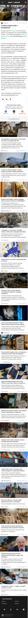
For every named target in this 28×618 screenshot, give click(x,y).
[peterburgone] (2, 333)
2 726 (25, 449)
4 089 (25, 210)
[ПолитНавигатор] (2, 211)
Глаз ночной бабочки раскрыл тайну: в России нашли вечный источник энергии (12, 323)
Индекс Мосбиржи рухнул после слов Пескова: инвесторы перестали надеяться (13, 382)
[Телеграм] (4, 609)
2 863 (25, 391)
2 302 (25, 534)
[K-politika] (2, 271)
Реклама (3, 601)
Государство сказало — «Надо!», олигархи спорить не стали (13, 587)
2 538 (25, 506)
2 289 (25, 566)
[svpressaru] (2, 506)
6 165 (25, 150)
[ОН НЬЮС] (2, 240)
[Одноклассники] (11, 609)
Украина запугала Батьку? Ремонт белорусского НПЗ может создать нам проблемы (12, 555)
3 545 (25, 303)
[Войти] (25, 2)
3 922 (25, 240)
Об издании (4, 603)
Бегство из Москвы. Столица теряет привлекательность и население (11, 500)
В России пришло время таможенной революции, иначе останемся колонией (12, 526)
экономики (13, 31)
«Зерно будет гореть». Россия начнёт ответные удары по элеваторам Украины (13, 469)
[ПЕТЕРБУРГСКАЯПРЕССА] (2, 362)
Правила (17, 603)
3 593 (25, 271)
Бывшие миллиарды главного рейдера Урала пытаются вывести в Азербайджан (13, 200)
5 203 (25, 179)
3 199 (25, 362)
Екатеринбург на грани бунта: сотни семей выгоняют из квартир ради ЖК (13, 139)
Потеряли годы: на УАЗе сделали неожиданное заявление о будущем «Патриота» (11, 292)
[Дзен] (23, 609)
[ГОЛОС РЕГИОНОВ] (2, 180)
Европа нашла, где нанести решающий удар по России (13, 260)
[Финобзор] (14, 2)
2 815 (25, 420)
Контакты (17, 601)
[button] (2, 99)
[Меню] (2, 2)
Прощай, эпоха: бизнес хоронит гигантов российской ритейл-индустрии (12, 440)
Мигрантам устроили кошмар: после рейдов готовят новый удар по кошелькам (13, 411)
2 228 (25, 594)
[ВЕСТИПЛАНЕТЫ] (2, 420)
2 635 (25, 480)
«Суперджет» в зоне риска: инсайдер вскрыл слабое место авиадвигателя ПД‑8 (13, 230)
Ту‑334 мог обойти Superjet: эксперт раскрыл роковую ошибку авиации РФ (12, 170)
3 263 (25, 332)
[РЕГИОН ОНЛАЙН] (2, 150)
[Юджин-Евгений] (2, 23)
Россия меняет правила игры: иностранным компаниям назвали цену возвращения (13, 352)
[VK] (17, 609)
